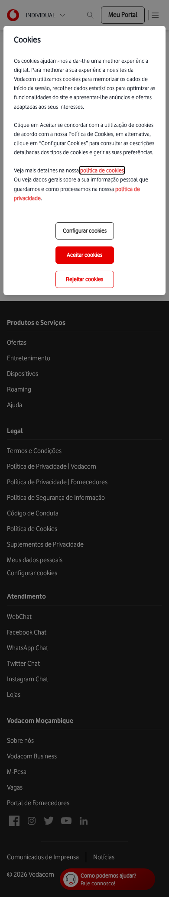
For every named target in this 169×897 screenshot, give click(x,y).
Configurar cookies (85, 230)
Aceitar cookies (84, 254)
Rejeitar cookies (84, 278)
